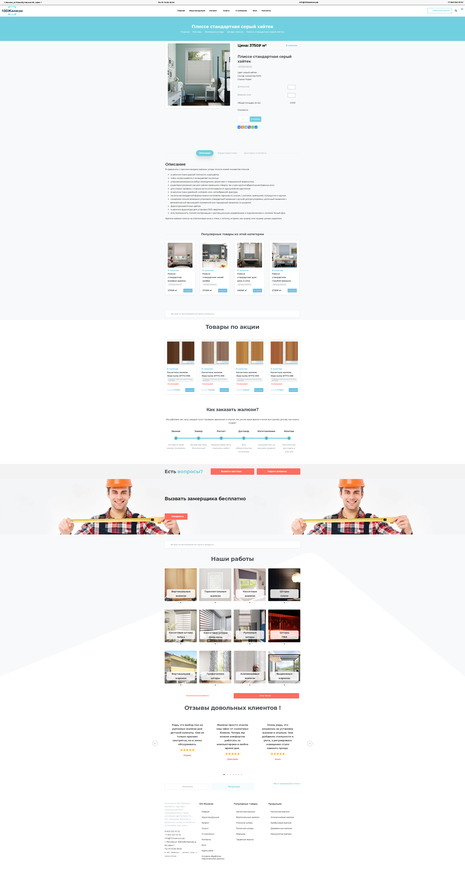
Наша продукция (210, 817)
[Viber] (249, 127)
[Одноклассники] (242, 127)
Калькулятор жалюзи (281, 834)
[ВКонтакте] (239, 127)
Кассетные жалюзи (245, 812)
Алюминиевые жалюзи (282, 817)
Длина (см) (243, 86)
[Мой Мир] (256, 127)
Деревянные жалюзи (281, 828)
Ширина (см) (244, 95)
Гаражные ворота (245, 839)
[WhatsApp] (252, 127)
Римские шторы (244, 823)
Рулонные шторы (214, 32)
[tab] (205, 153)
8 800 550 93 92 (172, 831)
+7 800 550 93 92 (455, 2)
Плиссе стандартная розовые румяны (177, 277)
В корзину (255, 119)
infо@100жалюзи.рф (175, 838)
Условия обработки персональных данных (213, 857)
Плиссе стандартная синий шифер (212, 277)
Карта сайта (207, 851)
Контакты (206, 839)
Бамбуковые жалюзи (281, 823)
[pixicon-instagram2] (293, 789)
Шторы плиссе (235, 32)
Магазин (197, 32)
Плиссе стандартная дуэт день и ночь (247, 277)
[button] (178, 602)
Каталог (205, 823)
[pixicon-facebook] (298, 789)
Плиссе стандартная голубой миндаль (281, 277)
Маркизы (240, 834)
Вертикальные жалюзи (247, 817)
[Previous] (155, 743)
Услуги (205, 828)
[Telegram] (245, 127)
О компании (208, 834)
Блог (204, 845)
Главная (185, 32)
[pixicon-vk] (288, 789)
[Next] (309, 743)
